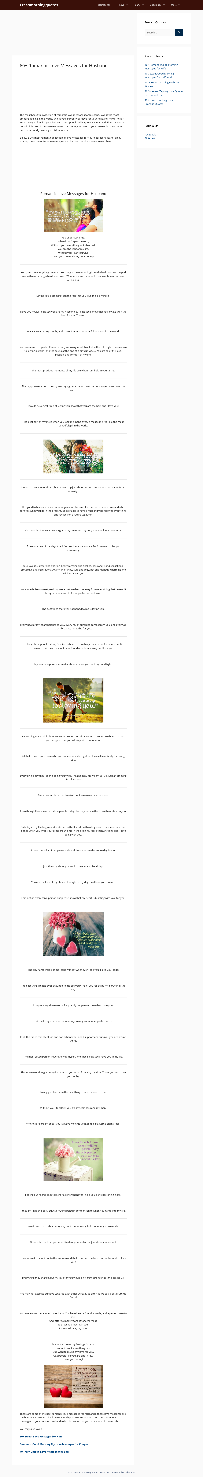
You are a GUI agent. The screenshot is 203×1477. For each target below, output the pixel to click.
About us (130, 1472)
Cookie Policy (118, 1472)
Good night (155, 4)
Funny (137, 4)
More (174, 4)
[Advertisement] (73, 33)
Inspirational (103, 4)
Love (121, 4)
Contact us (104, 1472)
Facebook (150, 134)
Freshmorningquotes (39, 4)
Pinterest (150, 138)
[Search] (179, 32)
